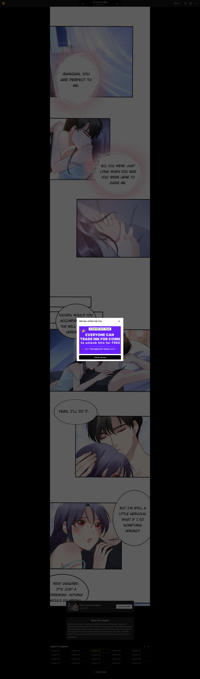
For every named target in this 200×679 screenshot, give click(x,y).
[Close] (119, 321)
